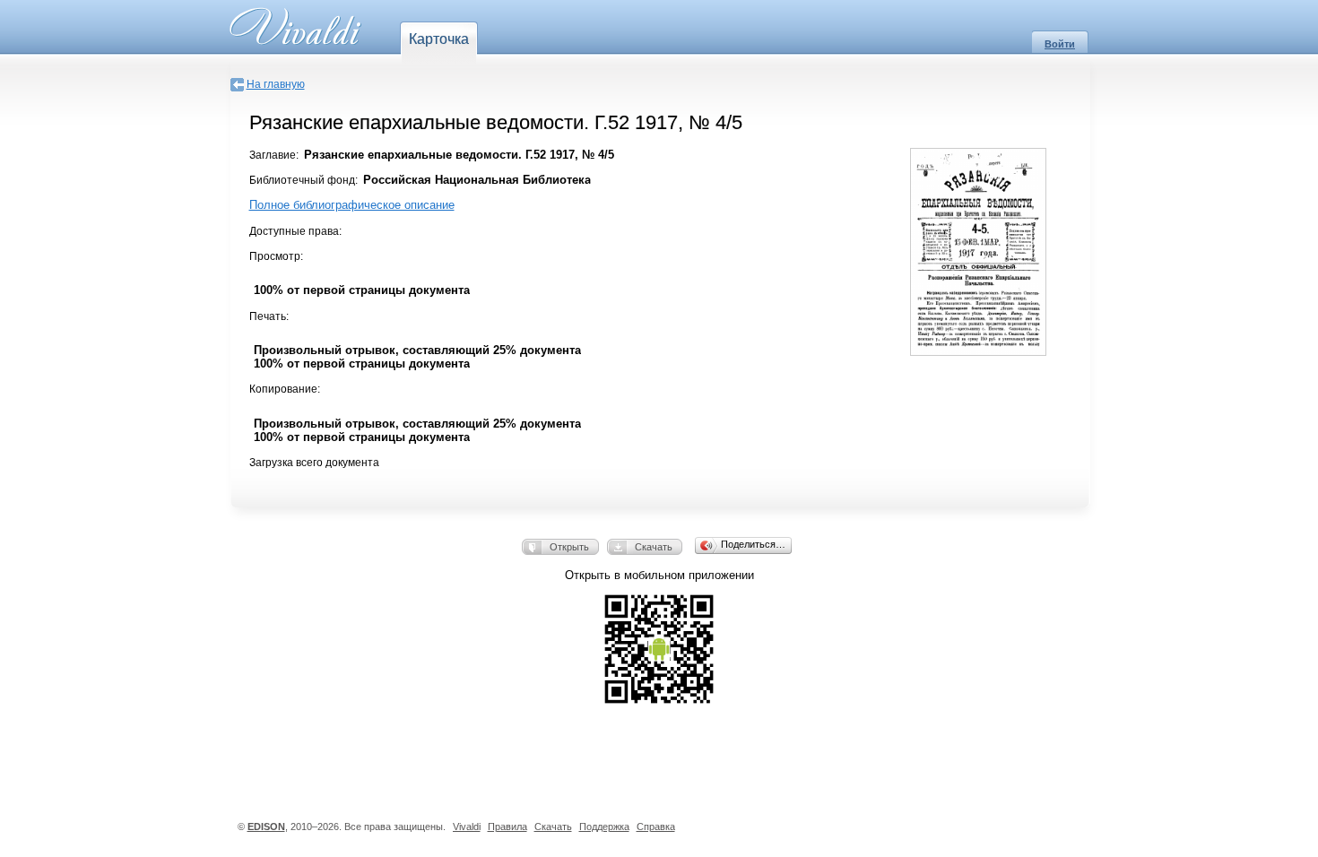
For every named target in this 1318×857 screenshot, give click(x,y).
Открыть (569, 546)
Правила (507, 826)
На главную (276, 84)
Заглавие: (274, 155)
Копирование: (284, 389)
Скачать (653, 546)
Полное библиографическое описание (352, 205)
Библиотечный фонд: (303, 180)
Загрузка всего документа (314, 462)
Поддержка (604, 826)
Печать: (269, 316)
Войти (1060, 44)
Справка (656, 826)
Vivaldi (467, 826)
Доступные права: (295, 231)
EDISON (266, 826)
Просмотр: (276, 256)
